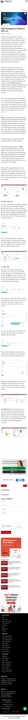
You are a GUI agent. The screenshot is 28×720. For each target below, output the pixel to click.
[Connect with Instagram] (14, 711)
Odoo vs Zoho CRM (6, 671)
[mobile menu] (26, 1)
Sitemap (4, 630)
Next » (25, 485)
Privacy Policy (16, 718)
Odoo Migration (5, 645)
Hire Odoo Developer (7, 638)
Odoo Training (5, 649)
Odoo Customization (7, 636)
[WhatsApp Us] (25, 709)
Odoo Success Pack (7, 621)
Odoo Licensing (6, 651)
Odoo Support (5, 643)
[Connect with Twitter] (6, 711)
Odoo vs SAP (5, 660)
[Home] (6, 3)
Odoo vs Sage (5, 668)
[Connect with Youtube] (17, 711)
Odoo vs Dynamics (6, 662)
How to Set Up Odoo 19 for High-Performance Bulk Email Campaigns (14, 563)
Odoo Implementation (7, 639)
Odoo (3, 617)
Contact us (4, 625)
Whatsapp (15, 468)
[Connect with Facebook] (3, 711)
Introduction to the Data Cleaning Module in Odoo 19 (14, 586)
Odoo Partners (5, 623)
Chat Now (15, 471)
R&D (3, 627)
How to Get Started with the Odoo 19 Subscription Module (14, 575)
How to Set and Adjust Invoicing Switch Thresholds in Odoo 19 (14, 581)
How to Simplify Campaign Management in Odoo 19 (14, 568)
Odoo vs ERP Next (6, 664)
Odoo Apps (4, 619)
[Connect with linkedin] (11, 711)
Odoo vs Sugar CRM (7, 669)
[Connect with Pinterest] (9, 711)
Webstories (4, 629)
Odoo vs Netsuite (6, 666)
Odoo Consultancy (6, 647)
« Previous (4, 485)
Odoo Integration (6, 641)
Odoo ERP (4, 656)
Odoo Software (5, 658)
